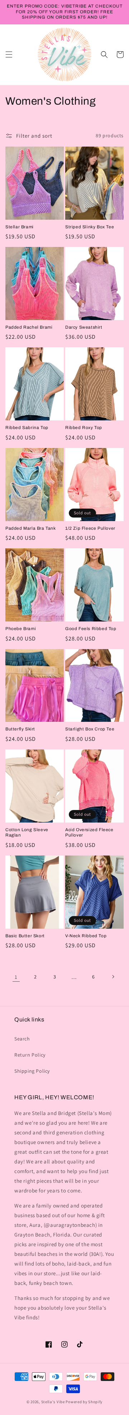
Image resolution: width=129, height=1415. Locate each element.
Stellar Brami (19, 226)
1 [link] (16, 976)
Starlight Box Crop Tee (89, 729)
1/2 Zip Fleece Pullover (90, 528)
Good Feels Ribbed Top (90, 628)
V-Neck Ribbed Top (85, 935)
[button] (9, 54)
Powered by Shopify (84, 1401)
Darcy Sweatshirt (83, 327)
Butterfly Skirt (20, 729)
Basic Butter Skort (25, 935)
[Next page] (113, 977)
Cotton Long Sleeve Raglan (26, 832)
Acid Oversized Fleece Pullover (89, 832)
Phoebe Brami (20, 628)
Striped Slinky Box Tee (89, 226)
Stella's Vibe (53, 1401)
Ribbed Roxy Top (83, 427)
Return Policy (30, 1055)
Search (22, 1038)
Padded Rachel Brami (28, 327)
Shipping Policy (32, 1071)
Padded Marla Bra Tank (30, 528)
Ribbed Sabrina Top (26, 427)
